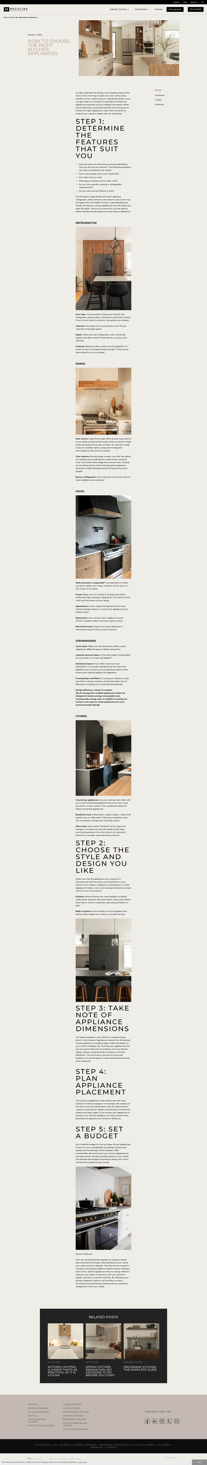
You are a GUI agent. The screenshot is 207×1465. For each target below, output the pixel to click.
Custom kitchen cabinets (41, 1425)
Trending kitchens (73, 1416)
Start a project (175, 9)
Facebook (159, 95)
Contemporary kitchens (76, 1412)
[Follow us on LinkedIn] (154, 1421)
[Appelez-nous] (169, 1421)
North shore (42, 1445)
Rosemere (91, 1445)
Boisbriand (97, 1447)
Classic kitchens (71, 1408)
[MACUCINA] (15, 9)
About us (194, 2)
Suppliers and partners (75, 1429)
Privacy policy (170, 1458)
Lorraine (78, 1445)
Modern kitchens (72, 1404)
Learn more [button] (82, 1462)
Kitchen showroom (38, 1412)
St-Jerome (110, 1447)
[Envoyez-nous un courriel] (176, 1421)
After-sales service (38, 1408)
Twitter (158, 100)
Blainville (65, 1445)
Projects (32, 1404)
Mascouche (121, 1445)
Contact (176, 2)
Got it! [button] (199, 1462)
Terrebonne (105, 1445)
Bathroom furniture (74, 1419)
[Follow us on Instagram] (162, 1421)
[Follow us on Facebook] (147, 1421)
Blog (185, 2)
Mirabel (149, 1445)
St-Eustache (136, 1445)
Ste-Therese (163, 1445)
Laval (55, 1445)
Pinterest (87, 1254)
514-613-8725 (195, 9)
